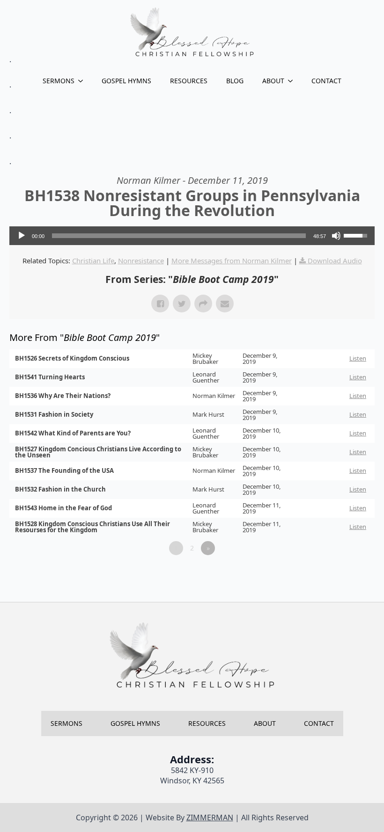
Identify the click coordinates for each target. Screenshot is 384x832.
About (273, 80)
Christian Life (93, 260)
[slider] (179, 235)
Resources (188, 80)
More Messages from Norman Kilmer (231, 260)
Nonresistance (141, 260)
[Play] (21, 235)
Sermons (58, 80)
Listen (357, 358)
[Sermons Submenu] (83, 80)
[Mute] (336, 235)
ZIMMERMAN (209, 817)
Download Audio (335, 260)
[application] (192, 235)
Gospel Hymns (126, 80)
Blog (235, 80)
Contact (326, 80)
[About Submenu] (293, 80)
